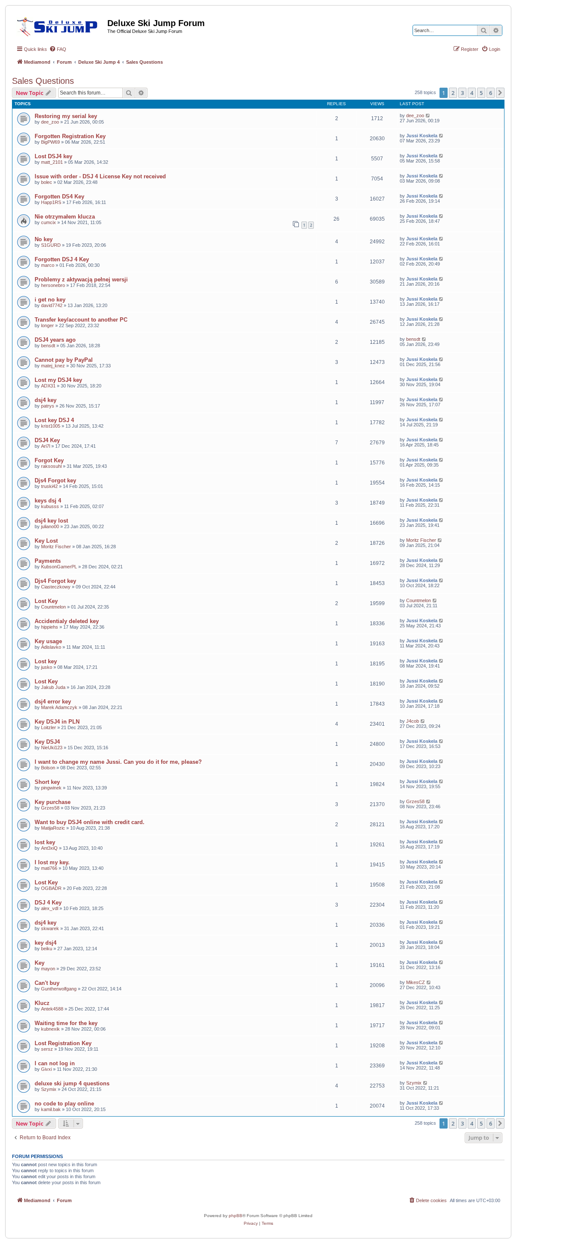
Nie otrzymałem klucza (65, 216)
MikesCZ (415, 982)
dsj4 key (45, 400)
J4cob (412, 721)
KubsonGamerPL (59, 566)
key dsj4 (45, 943)
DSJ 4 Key (48, 902)
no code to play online (64, 1103)
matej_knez (53, 365)
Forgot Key (49, 460)
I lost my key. (52, 862)
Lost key (46, 661)
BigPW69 (50, 142)
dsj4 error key (53, 701)
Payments (48, 561)
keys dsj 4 (48, 500)
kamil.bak (51, 1109)
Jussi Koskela (421, 135)
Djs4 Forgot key (55, 480)
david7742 (51, 305)
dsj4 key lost (51, 520)
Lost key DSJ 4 (54, 420)
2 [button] (452, 93)
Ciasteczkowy (56, 586)
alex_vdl (49, 908)
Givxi (46, 1069)
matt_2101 (52, 162)
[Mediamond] (59, 25)
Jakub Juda (53, 687)
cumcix (48, 222)
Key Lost (46, 541)
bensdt (48, 345)
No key (44, 239)
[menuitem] (57, 49)
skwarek (50, 928)
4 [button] (471, 93)
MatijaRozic (53, 827)
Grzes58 (50, 807)
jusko (46, 667)
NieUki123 (51, 747)
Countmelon (53, 606)
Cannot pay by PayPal (64, 360)
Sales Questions (43, 81)
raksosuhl (51, 466)
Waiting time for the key (66, 1023)
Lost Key (46, 601)
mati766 (49, 868)
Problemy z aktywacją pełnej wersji (81, 279)
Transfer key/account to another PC (81, 319)
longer (47, 325)
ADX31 (48, 385)
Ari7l (45, 446)
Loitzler (48, 727)
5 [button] (481, 93)
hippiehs (49, 626)
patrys (47, 405)
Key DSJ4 (47, 742)
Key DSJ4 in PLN (57, 721)
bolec (46, 182)
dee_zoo (50, 121)
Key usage (48, 641)
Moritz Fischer (56, 546)
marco (47, 265)
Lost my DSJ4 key (58, 380)
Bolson (48, 767)
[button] (500, 93)
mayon (48, 968)
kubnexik (50, 1028)
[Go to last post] (428, 115)
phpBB (235, 1215)
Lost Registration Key (63, 1043)
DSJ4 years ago (55, 340)
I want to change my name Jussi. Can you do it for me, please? (118, 762)
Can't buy (47, 983)
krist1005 (50, 426)
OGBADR (51, 888)
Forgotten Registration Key (70, 136)
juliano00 (50, 526)
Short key (47, 782)
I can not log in (55, 1063)
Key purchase (53, 802)
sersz (47, 1049)
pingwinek (51, 787)
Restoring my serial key (66, 116)
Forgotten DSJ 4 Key (62, 259)
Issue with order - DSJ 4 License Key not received (100, 176)
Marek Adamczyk (59, 707)
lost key (45, 842)
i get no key (50, 299)
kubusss (50, 506)
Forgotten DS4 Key (59, 196)
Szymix (48, 1089)
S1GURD (51, 245)
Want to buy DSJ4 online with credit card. (90, 822)
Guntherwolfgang (59, 988)
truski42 (49, 486)
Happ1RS (51, 202)
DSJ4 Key (47, 440)
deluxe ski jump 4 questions (72, 1083)
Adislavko (51, 647)
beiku (46, 948)
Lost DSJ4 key (53, 156)
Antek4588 (52, 1008)
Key (39, 963)
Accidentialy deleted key (67, 621)
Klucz (42, 1003)
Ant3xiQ (49, 848)
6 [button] (490, 93)
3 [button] (462, 93)
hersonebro (53, 285)
